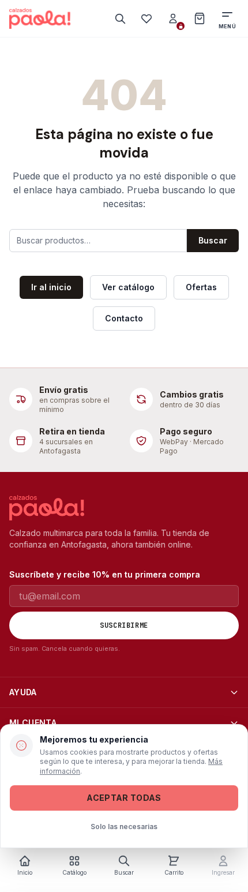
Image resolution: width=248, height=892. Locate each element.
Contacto (124, 318)
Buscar (212, 240)
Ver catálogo (128, 287)
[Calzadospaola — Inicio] (39, 18)
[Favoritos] (146, 18)
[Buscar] (120, 18)
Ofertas (201, 287)
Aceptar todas (124, 798)
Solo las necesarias (124, 826)
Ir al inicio (51, 287)
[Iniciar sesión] (173, 18)
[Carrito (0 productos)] (199, 18)
